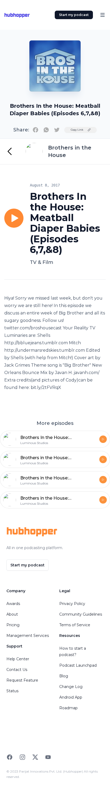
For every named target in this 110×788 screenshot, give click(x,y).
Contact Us (16, 669)
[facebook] (35, 130)
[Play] (13, 218)
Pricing (12, 625)
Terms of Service (74, 625)
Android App (70, 697)
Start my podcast (74, 15)
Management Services (27, 635)
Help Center (17, 659)
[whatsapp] (46, 130)
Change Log (70, 686)
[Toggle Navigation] (102, 15)
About (12, 614)
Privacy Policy (72, 603)
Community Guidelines (80, 614)
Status (12, 691)
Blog (63, 676)
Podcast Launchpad (78, 665)
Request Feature (22, 680)
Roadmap (68, 708)
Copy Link (77, 129)
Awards (13, 603)
